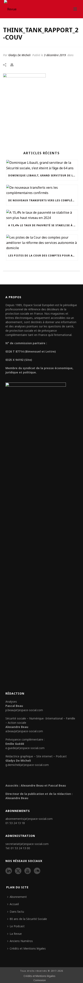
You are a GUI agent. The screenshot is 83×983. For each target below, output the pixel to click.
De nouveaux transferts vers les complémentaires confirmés (43, 200)
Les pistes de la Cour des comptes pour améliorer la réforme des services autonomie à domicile (43, 255)
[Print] (14, 64)
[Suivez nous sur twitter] (18, 871)
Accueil (14, 904)
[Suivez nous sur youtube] (27, 871)
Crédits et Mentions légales (28, 948)
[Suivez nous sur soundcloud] (37, 871)
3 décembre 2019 (55, 55)
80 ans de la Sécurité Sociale (28, 919)
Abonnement (18, 897)
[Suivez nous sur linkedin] (8, 871)
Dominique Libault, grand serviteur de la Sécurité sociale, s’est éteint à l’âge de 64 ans (43, 175)
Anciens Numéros (21, 941)
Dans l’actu (17, 911)
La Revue (16, 934)
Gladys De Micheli (19, 55)
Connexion (39, 980)
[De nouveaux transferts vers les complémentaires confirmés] (42, 190)
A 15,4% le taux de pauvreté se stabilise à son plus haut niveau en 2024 (43, 225)
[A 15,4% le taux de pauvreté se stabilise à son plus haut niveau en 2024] (42, 215)
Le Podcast (17, 926)
